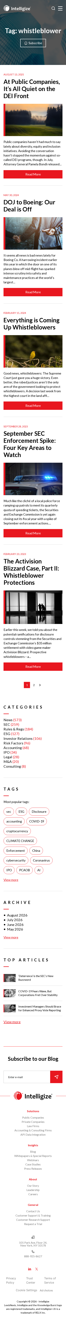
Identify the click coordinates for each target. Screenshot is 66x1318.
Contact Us (33, 1211)
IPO (7, 752)
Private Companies (33, 1121)
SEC (7, 724)
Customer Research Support (33, 1219)
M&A (8, 761)
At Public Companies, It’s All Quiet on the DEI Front (32, 88)
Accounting (13, 747)
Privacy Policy (11, 1280)
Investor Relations (18, 738)
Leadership (33, 1190)
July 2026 (15, 920)
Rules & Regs (14, 729)
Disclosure (39, 811)
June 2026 (15, 924)
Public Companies (33, 1117)
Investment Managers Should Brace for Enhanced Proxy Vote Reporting (39, 1008)
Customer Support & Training (33, 1215)
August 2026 (17, 915)
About (33, 1179)
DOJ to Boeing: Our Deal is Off (29, 205)
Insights (33, 1145)
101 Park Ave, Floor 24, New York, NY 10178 (33, 1244)
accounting (14, 821)
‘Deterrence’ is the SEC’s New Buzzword (35, 977)
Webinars (33, 1160)
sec (8, 811)
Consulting (12, 766)
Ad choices (46, 1290)
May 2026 (15, 929)
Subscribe (35, 43)
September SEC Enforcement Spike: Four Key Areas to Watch (30, 444)
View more (11, 880)
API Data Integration (33, 1134)
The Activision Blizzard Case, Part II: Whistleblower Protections (31, 571)
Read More (33, 174)
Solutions (33, 1111)
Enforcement (15, 850)
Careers (33, 1194)
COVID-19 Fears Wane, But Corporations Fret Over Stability (38, 993)
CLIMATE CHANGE (20, 841)
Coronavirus (41, 860)
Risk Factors (13, 743)
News (8, 720)
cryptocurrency (17, 831)
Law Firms (33, 1126)
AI (38, 870)
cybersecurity (16, 860)
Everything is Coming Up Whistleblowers (31, 323)
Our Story (33, 1185)
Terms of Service (50, 1280)
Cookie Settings (26, 1290)
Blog (33, 1151)
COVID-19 (36, 821)
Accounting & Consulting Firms (33, 1130)
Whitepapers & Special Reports (33, 1155)
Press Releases (33, 1168)
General (33, 1204)
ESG (7, 733)
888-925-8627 (33, 1256)
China (36, 850)
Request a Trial (33, 1224)
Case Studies (33, 1164)
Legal (8, 757)
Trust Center (30, 1280)
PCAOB (24, 870)
